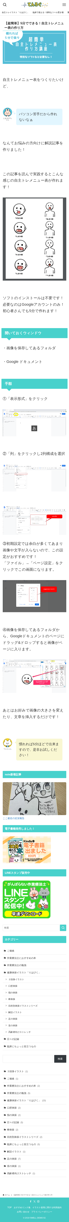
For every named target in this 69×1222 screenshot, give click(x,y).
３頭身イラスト (16, 979)
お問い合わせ (23, 1212)
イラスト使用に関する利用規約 (47, 1207)
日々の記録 (13, 1039)
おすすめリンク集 (22, 1207)
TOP (9, 1207)
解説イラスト (15, 1012)
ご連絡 (10, 950)
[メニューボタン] (64, 5)
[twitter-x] (34, 1201)
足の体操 (12, 1019)
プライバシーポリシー (41, 1212)
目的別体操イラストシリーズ (23, 1005)
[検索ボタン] (5, 5)
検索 (60, 1058)
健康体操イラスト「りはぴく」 (24, 972)
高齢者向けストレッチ (19, 1032)
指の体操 (12, 992)
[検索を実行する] (63, 928)
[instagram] (38, 1201)
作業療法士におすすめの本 (21, 958)
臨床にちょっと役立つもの (21, 1046)
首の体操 (12, 1025)
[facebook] (30, 1201)
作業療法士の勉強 (16, 965)
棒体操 (11, 999)
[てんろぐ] (34, 5)
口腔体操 (12, 986)
